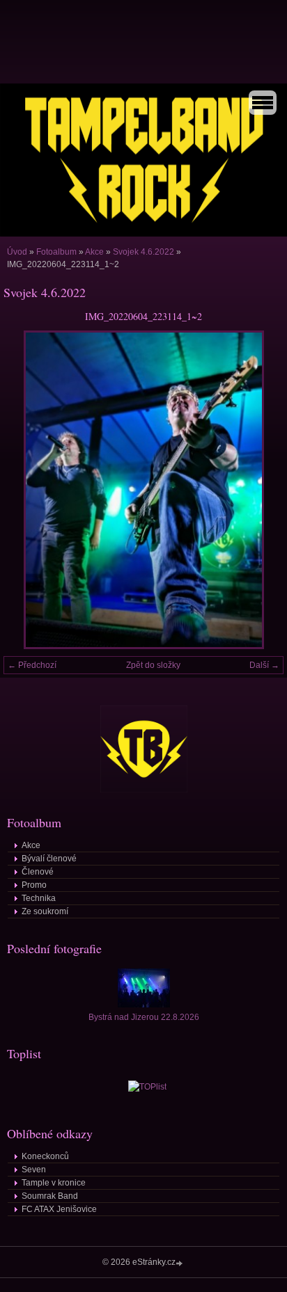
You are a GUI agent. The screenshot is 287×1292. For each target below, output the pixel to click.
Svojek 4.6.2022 (143, 252)
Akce (94, 252)
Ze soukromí (45, 911)
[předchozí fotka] (26, 489)
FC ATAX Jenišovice (59, 1209)
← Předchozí (32, 665)
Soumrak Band (50, 1196)
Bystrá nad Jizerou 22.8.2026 (143, 1017)
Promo (34, 885)
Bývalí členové (49, 858)
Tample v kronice (54, 1183)
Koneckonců (45, 1156)
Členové (38, 872)
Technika (39, 898)
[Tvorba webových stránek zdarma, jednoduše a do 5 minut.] (180, 1263)
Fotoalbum (56, 252)
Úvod (17, 252)
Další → (264, 665)
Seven (34, 1169)
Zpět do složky (153, 665)
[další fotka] (261, 489)
